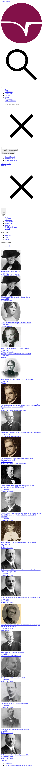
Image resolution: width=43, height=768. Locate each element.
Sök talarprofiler (12, 150)
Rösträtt (7, 225)
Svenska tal (8, 764)
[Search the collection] (21, 85)
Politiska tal (8, 223)
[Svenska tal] (21, 43)
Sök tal (4, 150)
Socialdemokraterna (11, 227)
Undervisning (9, 92)
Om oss (7, 95)
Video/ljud (8, 246)
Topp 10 (7, 229)
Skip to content (5, 1)
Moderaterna (9, 221)
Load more (4, 760)
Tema (6, 90)
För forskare (8, 99)
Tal (2, 164)
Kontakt (7, 97)
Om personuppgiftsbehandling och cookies (18, 765)
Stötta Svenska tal (10, 101)
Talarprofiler (7, 164)
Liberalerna (8, 220)
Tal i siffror (8, 93)
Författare (8, 218)
